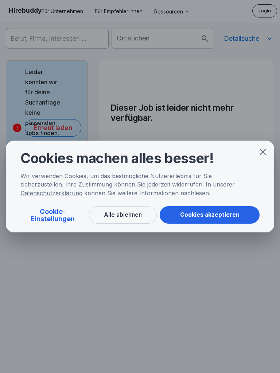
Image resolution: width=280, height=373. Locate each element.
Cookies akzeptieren (210, 214)
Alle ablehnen (123, 214)
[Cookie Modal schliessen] (263, 152)
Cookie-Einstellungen (53, 215)
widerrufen (187, 184)
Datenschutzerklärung (51, 193)
